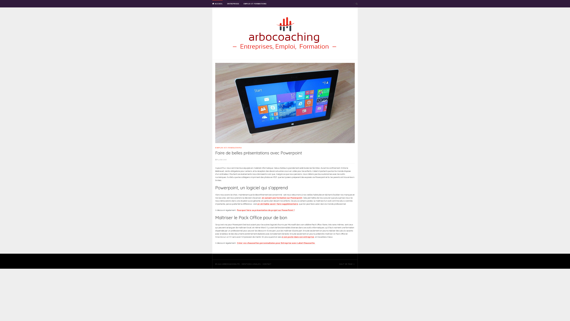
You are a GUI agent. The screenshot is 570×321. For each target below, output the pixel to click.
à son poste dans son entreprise (298, 237)
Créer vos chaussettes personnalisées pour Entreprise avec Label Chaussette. (276, 243)
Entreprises (233, 4)
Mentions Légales (251, 264)
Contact (267, 264)
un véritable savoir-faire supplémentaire (277, 204)
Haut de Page (346, 264)
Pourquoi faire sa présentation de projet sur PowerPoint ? (266, 210)
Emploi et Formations (255, 4)
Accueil (218, 4)
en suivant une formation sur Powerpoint (282, 198)
